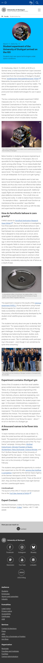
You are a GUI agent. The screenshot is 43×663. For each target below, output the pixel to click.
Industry (5, 599)
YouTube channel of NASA (19, 493)
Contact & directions (9, 628)
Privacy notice (7, 611)
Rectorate (5, 648)
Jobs (3, 634)
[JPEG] (21, 134)
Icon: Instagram (22, 547)
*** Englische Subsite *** (2, 16)
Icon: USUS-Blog (21, 572)
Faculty (6, 16)
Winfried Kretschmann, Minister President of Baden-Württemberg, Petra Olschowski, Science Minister (19, 447)
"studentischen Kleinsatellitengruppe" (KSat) (22, 78)
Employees (6, 594)
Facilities (5, 654)
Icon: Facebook (10, 547)
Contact (23, 529)
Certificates (6, 616)
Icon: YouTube (22, 560)
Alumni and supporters (10, 596)
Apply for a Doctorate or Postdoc (13, 636)
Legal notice (6, 608)
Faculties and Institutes (10, 651)
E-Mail (19, 507)
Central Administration (10, 656)
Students (5, 591)
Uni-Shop (5, 639)
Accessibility (6, 614)
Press (4, 631)
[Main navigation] (39, 10)
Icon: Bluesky (33, 547)
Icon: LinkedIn (33, 560)
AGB (3, 619)
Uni (2, 2)
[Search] (37, 2)
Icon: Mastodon (10, 560)
